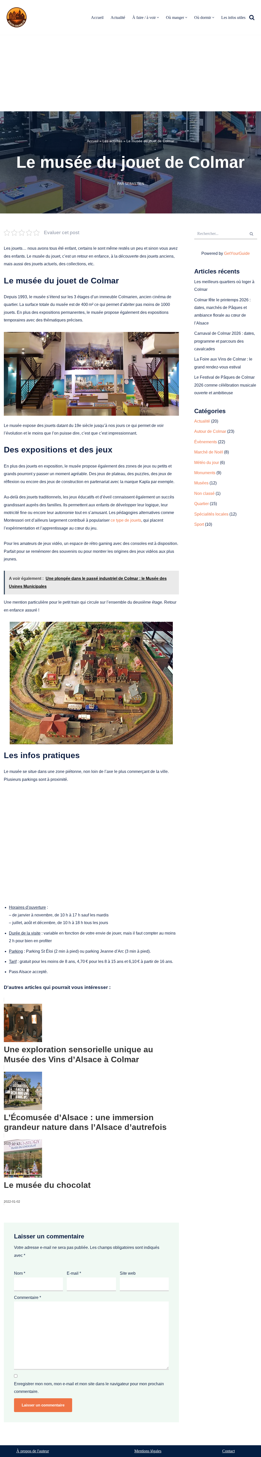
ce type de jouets (126, 520)
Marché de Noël (208, 452)
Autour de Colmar (210, 431)
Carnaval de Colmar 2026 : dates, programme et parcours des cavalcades (224, 341)
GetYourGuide (237, 253)
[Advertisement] (130, 73)
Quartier (201, 503)
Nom (19, 1273)
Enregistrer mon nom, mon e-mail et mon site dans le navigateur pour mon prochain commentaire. (89, 1388)
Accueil (97, 17)
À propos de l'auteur (32, 1451)
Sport (199, 524)
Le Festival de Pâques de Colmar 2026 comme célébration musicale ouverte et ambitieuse (225, 385)
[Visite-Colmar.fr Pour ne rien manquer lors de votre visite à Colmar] (18, 17)
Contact (228, 1451)
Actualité (118, 17)
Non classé (204, 493)
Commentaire (27, 1297)
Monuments (204, 473)
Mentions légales (147, 1451)
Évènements (205, 442)
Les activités (112, 141)
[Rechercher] (252, 17)
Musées (201, 483)
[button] (158, 17)
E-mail (74, 1273)
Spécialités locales (211, 514)
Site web (128, 1273)
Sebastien (134, 184)
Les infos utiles (233, 17)
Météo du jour (206, 462)
